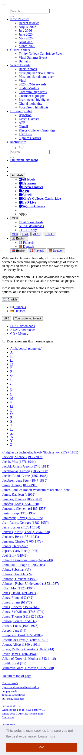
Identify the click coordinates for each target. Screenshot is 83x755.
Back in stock (28, 69)
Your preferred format (28, 318)
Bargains (25, 61)
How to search (10, 683)
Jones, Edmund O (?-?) (17, 597)
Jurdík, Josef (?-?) (14, 663)
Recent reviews (29, 23)
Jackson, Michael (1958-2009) (22, 457)
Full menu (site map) (24, 160)
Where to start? (20, 65)
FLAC (25, 234)
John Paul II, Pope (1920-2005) (23, 565)
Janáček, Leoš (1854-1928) (20, 504)
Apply (23, 214)
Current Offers (20, 50)
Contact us (8, 717)
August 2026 (27, 27)
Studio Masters (29, 88)
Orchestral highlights (33, 92)
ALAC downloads (31, 226)
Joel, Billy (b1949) (14, 555)
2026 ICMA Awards (32, 84)
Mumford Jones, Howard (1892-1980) (28, 668)
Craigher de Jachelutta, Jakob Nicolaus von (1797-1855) (40, 452)
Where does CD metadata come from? (23, 713)
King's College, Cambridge (37, 130)
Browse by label (21, 111)
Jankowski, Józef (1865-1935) (22, 518)
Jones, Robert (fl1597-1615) (21, 607)
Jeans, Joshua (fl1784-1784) (21, 527)
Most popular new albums (36, 73)
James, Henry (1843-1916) (20, 485)
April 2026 (26, 42)
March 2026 (27, 46)
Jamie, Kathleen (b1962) (18, 494)
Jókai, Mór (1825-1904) (18, 588)
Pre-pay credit (10, 691)
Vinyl (22, 80)
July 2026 (25, 30)
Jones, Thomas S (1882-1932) (22, 616)
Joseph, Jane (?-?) (14, 630)
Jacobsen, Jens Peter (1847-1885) (24, 480)
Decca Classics (29, 119)
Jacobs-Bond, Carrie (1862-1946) (24, 476)
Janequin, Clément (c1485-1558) (24, 508)
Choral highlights (30, 103)
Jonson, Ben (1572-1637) (19, 621)
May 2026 (26, 38)
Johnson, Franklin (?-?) (17, 574)
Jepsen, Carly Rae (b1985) (20, 551)
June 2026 (26, 34)
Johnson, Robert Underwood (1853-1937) (30, 583)
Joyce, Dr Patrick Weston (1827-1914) (28, 649)
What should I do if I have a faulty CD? (24, 709)
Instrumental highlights (34, 99)
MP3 (15, 218)
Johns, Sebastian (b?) (16, 569)
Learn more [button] (46, 736)
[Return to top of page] (17, 676)
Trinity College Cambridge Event (41, 53)
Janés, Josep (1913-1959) (19, 513)
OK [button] (41, 747)
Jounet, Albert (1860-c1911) (21, 644)
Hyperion (25, 115)
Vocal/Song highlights (33, 107)
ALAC (36, 234)
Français (28, 242)
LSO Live (25, 134)
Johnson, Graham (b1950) (19, 579)
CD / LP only (28, 230)
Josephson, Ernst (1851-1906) (22, 635)
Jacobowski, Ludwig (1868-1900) (25, 471)
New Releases (19, 19)
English (20, 250)
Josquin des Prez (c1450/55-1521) (25, 640)
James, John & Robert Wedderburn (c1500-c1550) (36, 490)
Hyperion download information (20, 687)
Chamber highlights (32, 96)
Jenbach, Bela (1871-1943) (20, 536)
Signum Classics (30, 138)
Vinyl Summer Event (33, 57)
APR (22, 122)
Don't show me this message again (29, 341)
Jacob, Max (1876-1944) (19, 461)
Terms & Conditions (13, 694)
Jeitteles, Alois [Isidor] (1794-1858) (26, 532)
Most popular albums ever (36, 76)
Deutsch (28, 246)
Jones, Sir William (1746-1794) (23, 612)
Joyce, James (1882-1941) (19, 654)
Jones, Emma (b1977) (17, 602)
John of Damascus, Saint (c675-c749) (27, 560)
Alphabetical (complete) (26, 348)
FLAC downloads (31, 222)
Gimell (23, 126)
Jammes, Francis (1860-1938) (22, 499)
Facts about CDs (11, 705)
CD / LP (49, 234)
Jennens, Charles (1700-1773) (22, 541)
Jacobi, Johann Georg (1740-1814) (25, 466)
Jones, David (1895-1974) (19, 593)
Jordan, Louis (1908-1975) (20, 626)
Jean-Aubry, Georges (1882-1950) (25, 522)
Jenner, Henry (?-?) (15, 546)
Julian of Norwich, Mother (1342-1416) (29, 658)
